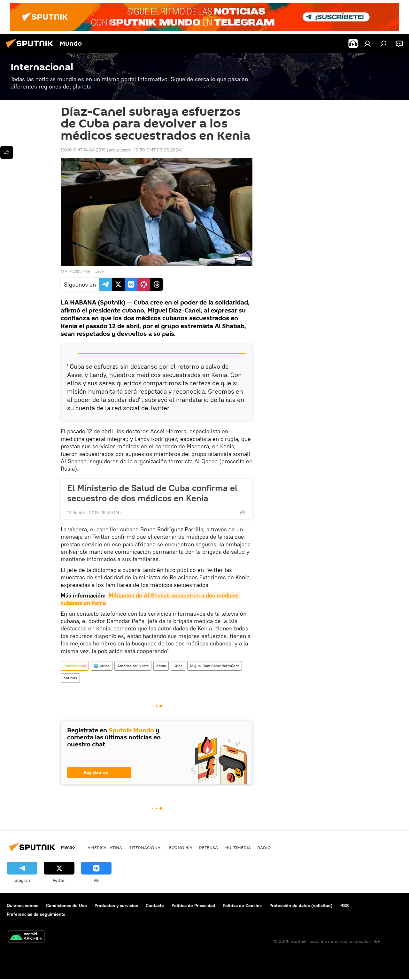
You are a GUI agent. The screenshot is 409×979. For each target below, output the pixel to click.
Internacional (75, 665)
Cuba (178, 665)
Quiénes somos (22, 905)
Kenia (161, 665)
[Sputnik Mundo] (31, 49)
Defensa (208, 847)
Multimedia (237, 847)
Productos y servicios (116, 905)
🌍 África (102, 665)
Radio (264, 847)
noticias (70, 677)
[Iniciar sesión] (367, 43)
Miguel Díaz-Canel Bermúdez (214, 665)
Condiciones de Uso (66, 905)
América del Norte (133, 665)
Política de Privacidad (193, 905)
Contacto (155, 905)
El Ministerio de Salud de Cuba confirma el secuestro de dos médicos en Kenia (152, 493)
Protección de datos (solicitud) (301, 905)
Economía (180, 847)
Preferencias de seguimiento (36, 914)
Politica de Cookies (242, 905)
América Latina (105, 847)
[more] (242, 511)
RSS (344, 905)
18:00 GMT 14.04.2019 (83, 150)
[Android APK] (26, 937)
